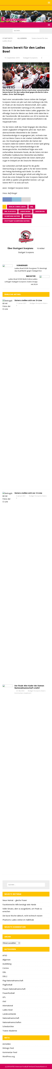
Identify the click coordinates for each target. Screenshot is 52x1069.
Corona (6, 968)
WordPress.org (9, 1056)
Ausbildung (7, 964)
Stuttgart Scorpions (30, 58)
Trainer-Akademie (10, 1030)
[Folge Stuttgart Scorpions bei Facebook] (27, 257)
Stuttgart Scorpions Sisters (17, 221)
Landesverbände (9, 1014)
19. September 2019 (11, 58)
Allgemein (6, 959)
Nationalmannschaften (12, 1022)
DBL (31, 207)
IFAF (4, 1001)
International (8, 1005)
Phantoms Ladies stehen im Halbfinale (18, 920)
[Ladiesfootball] (26, 21)
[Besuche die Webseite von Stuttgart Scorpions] (24, 257)
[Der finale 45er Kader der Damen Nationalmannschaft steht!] (8, 778)
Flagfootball (7, 984)
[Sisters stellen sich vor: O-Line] (8, 585)
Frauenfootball (9, 993)
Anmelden (7, 1044)
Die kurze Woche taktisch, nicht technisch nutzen (22, 915)
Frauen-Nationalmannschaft (14, 989)
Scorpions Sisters (12, 216)
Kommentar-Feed (10, 1052)
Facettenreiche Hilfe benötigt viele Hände (19, 904)
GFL (4, 997)
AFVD (5, 955)
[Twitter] (26, 7)
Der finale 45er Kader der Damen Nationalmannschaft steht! (29, 686)
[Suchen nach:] (26, 30)
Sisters (27, 216)
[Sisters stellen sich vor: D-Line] (8, 393)
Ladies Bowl (25, 211)
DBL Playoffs (10, 211)
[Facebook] (21, 7)
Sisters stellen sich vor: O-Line (28, 493)
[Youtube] (31, 7)
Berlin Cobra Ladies (17, 207)
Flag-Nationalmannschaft (13, 980)
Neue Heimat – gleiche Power (15, 900)
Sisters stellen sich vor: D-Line (28, 300)
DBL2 (5, 976)
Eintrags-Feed (8, 1048)
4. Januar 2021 (20, 496)
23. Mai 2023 (20, 691)
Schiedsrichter (8, 1026)
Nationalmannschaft (11, 1018)
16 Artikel (40, 248)
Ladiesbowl (40, 211)
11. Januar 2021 (21, 303)
